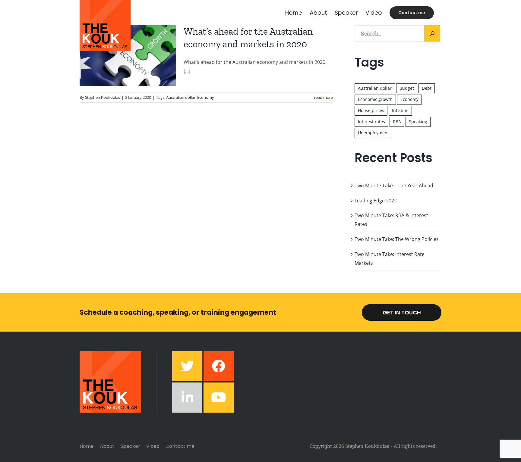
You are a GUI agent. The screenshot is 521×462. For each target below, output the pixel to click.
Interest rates (371, 121)
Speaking (418, 121)
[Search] (432, 33)
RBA (397, 121)
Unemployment (373, 133)
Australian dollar (180, 97)
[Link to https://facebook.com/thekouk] (219, 366)
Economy (205, 97)
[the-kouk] (110, 353)
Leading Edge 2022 (376, 200)
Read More (323, 97)
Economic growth (375, 99)
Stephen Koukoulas (102, 97)
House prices (371, 110)
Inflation (400, 110)
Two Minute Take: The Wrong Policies (397, 239)
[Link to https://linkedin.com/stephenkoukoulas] (187, 397)
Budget (406, 88)
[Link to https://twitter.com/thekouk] (187, 366)
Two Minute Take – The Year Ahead (394, 185)
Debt (426, 88)
